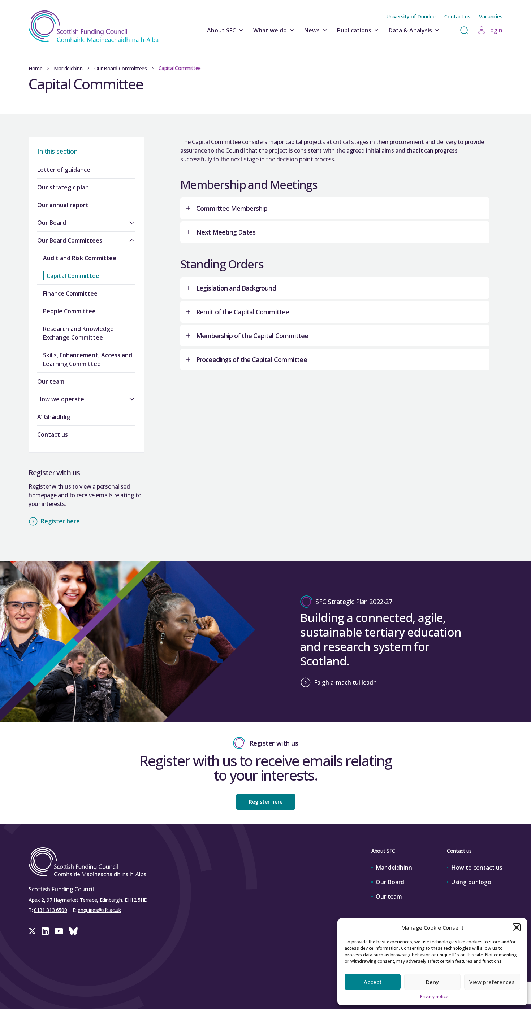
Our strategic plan (63, 187)
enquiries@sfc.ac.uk (99, 910)
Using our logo (471, 882)
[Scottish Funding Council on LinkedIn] (45, 931)
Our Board (51, 223)
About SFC (221, 30)
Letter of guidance (63, 170)
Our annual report (62, 205)
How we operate (60, 399)
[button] (516, 927)
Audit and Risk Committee (79, 258)
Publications (354, 30)
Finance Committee (70, 293)
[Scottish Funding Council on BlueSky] (73, 931)
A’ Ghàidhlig (53, 417)
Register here (60, 521)
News (312, 30)
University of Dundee (411, 16)
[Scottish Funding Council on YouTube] (59, 931)
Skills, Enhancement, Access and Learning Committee (87, 359)
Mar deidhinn (68, 68)
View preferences (492, 982)
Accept (373, 982)
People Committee (69, 311)
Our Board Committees (120, 68)
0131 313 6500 (50, 910)
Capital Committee (73, 276)
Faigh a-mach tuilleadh (345, 682)
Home (35, 68)
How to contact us (476, 868)
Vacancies (490, 16)
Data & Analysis (410, 30)
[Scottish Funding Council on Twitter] (32, 931)
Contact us (457, 16)
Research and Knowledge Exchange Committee (78, 333)
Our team (50, 381)
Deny (432, 982)
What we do (270, 30)
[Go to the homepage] (94, 26)
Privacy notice (434, 996)
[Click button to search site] (464, 30)
